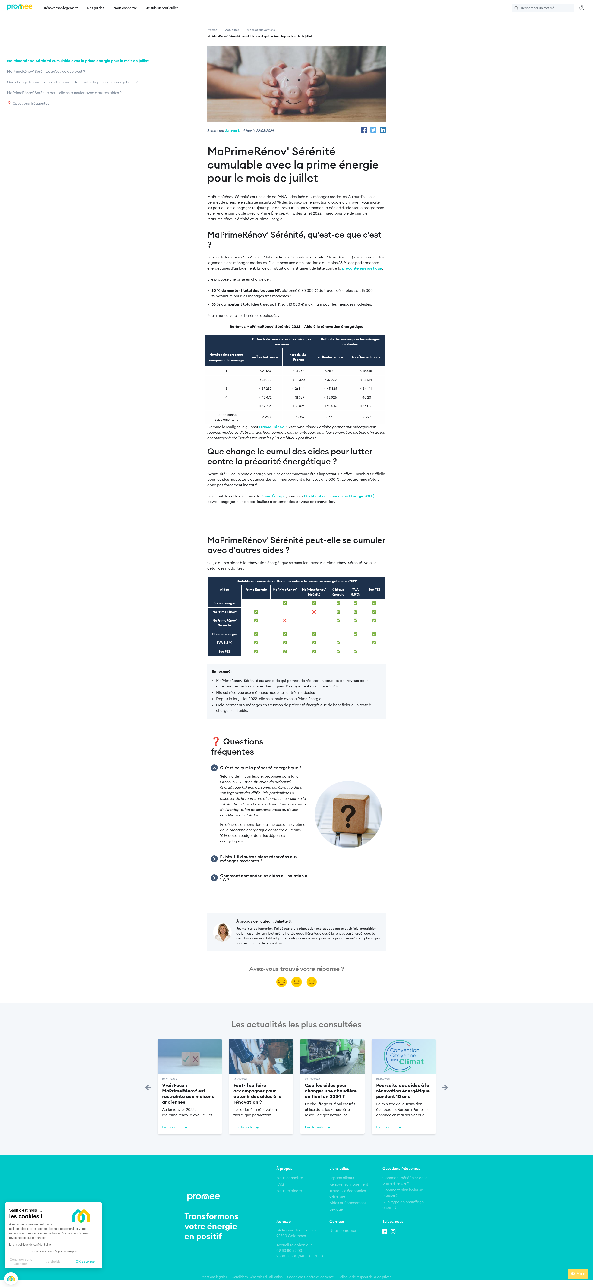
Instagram (394, 1230)
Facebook (385, 1230)
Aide (581, 1273)
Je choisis (53, 1261)
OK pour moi (86, 1261)
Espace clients (341, 1177)
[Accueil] (20, 7)
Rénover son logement (61, 8)
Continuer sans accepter (21, 1261)
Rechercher (516, 8)
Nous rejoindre (289, 1190)
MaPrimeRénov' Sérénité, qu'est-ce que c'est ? (46, 71)
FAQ (280, 1184)
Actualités (232, 29)
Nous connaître (125, 8)
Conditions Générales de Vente (310, 1277)
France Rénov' (272, 426)
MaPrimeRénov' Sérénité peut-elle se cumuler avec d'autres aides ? (65, 92)
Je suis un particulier (162, 8)
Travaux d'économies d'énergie (347, 1193)
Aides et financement (347, 1202)
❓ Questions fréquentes (28, 103)
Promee (212, 29)
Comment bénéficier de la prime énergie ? (405, 1180)
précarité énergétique (362, 268)
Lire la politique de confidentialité (30, 1244)
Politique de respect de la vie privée (364, 1277)
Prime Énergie (273, 496)
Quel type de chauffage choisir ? (403, 1204)
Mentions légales (214, 1277)
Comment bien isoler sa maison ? (402, 1192)
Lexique (336, 1209)
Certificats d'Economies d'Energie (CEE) (339, 496)
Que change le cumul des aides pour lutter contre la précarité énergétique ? (72, 82)
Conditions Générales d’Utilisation (257, 1277)
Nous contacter (342, 1230)
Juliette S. (232, 131)
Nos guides (95, 8)
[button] (11, 1278)
